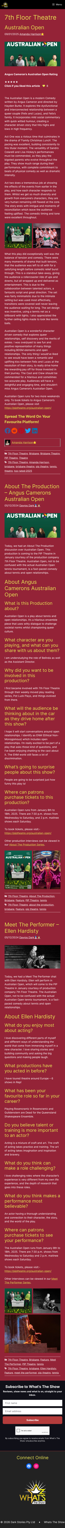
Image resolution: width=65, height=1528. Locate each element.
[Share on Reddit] (14, 432)
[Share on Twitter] (28, 432)
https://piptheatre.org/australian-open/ (28, 407)
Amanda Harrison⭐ (32, 34)
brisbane (9, 466)
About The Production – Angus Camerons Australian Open (32, 492)
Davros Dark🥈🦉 (30, 505)
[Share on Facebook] (8, 432)
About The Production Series (26, 844)
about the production (41, 904)
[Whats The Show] (5, 4)
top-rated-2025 (23, 470)
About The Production (41, 896)
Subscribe (32, 1420)
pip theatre (42, 466)
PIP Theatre (11, 457)
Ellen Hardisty (48, 1368)
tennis (53, 466)
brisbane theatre (25, 466)
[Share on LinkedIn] (35, 432)
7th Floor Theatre (18, 453)
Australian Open (24, 27)
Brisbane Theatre (50, 453)
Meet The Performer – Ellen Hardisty (32, 927)
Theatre (23, 457)
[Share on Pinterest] (21, 432)
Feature (20, 900)
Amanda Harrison (39, 462)
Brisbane (34, 453)
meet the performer (25, 1372)
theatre (9, 470)
